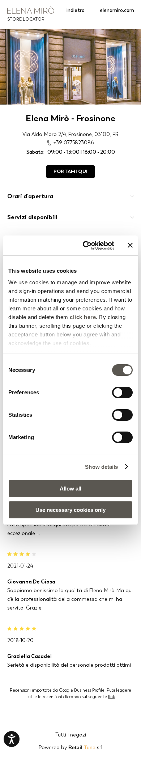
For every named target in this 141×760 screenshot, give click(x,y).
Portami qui (70, 171)
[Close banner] (130, 245)
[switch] (122, 392)
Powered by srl (70, 747)
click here (83, 317)
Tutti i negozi (70, 734)
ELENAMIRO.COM (117, 10)
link (111, 697)
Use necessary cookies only (70, 510)
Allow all (70, 488)
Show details (101, 467)
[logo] (30, 10)
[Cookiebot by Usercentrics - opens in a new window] (85, 245)
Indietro (76, 10)
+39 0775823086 (73, 142)
